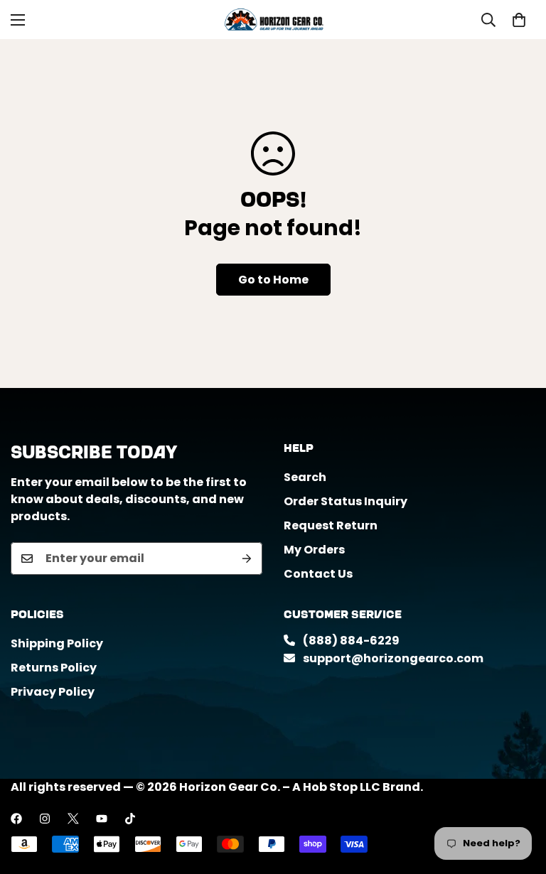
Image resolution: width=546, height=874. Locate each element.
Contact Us (318, 574)
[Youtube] (101, 818)
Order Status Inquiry (345, 501)
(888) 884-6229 (350, 640)
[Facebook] (16, 818)
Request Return (331, 525)
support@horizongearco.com (392, 658)
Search (305, 477)
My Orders (314, 549)
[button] (519, 20)
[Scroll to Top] (518, 796)
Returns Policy (54, 667)
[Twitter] (73, 818)
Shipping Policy (57, 643)
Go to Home (273, 279)
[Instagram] (44, 818)
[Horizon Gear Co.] (273, 19)
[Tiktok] (130, 818)
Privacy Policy (53, 692)
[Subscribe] (246, 558)
